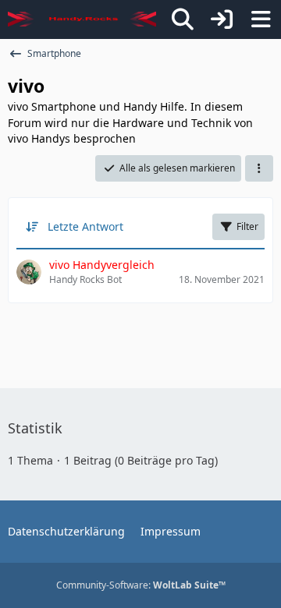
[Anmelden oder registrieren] (221, 19)
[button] (259, 168)
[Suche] (182, 19)
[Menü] (260, 19)
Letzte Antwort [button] (85, 226)
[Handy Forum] (82, 19)
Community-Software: (141, 585)
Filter (247, 226)
